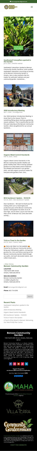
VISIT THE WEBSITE (18, 445)
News (15, 157)
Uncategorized (17, 112)
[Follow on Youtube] (18, 363)
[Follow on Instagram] (14, 363)
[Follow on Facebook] (10, 363)
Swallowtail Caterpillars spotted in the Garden (17, 61)
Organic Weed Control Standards (16, 155)
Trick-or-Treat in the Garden (15, 240)
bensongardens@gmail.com (17, 287)
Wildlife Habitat (17, 63)
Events (16, 242)
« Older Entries (9, 264)
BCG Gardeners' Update (21, 200)
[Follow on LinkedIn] (26, 363)
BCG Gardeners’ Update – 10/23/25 (17, 198)
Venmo (11, 370)
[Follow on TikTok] (22, 363)
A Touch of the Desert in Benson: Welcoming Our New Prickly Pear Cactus (18, 321)
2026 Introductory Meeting (14, 110)
